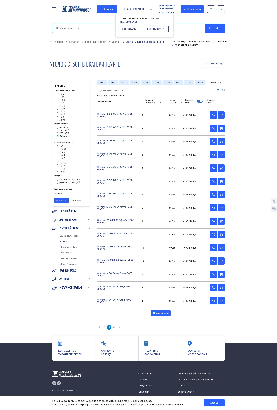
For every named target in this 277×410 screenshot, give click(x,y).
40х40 (124, 83)
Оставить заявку (213, 63)
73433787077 (166, 8)
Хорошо (214, 402)
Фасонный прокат (69, 228)
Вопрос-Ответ (186, 391)
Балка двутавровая (70, 236)
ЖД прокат (64, 279)
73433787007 (166, 5)
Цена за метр (189, 101)
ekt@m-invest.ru (166, 12)
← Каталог (72, 41)
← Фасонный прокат (93, 41)
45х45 (134, 83)
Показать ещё (161, 313)
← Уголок (114, 41)
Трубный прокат (68, 270)
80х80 (200, 83)
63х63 (167, 83)
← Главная (57, 41)
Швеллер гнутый (68, 258)
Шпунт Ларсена (68, 264)
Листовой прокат (68, 219)
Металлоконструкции (71, 287)
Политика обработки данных (194, 373)
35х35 (113, 83)
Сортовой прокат (68, 211)
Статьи (181, 385)
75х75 (189, 83)
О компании (145, 373)
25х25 (102, 83)
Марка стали (173, 101)
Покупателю (145, 385)
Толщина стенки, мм (149, 101)
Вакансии (143, 391)
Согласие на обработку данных (195, 379)
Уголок (63, 241)
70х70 (178, 83)
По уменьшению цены (108, 90)
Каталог (108, 9)
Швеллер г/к (66, 252)
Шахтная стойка (68, 247)
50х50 (156, 83)
